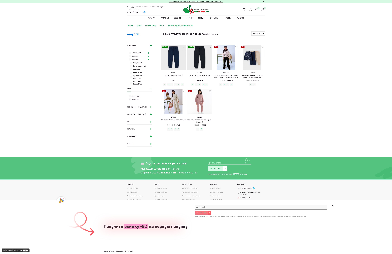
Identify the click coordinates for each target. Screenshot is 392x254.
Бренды (201, 18)
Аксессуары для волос (189, 188)
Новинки (136, 69)
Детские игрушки (188, 200)
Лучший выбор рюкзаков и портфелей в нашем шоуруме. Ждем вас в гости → (196, 1)
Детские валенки (161, 192)
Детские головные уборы (191, 196)
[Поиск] (244, 10)
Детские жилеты (133, 192)
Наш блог (240, 18)
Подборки (139, 26)
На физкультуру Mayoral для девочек (180, 26)
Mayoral (161, 26)
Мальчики (164, 18)
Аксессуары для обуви (190, 192)
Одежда (135, 56)
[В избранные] (184, 47)
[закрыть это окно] (332, 205)
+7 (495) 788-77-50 (135, 12)
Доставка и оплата (216, 192)
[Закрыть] (263, 1)
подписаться (201, 213)
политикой (236, 173)
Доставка (214, 18)
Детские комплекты (134, 200)
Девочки (177, 18)
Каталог (151, 18)
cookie (19, 250)
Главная (130, 26)
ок (25, 250)
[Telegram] (144, 12)
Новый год (137, 73)
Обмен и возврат (215, 196)
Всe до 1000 (137, 63)
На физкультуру (150, 26)
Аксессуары (136, 53)
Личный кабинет (215, 188)
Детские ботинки (161, 188)
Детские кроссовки (161, 200)
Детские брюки (132, 188)
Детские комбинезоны (135, 196)
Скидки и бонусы (216, 200)
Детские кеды (160, 196)
